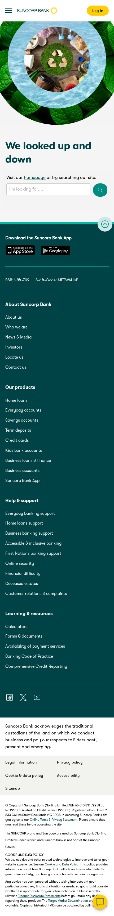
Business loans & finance (28, 460)
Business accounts (22, 470)
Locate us (14, 357)
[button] (8, 10)
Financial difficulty (23, 573)
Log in (97, 10)
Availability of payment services (35, 646)
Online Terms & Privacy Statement (53, 820)
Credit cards (17, 440)
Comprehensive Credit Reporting (36, 666)
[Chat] (100, 902)
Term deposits (18, 430)
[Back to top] (105, 224)
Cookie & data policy (24, 775)
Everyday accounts (23, 410)
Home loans (16, 400)
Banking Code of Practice (29, 656)
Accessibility (68, 775)
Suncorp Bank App (22, 480)
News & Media (18, 337)
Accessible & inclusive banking (33, 543)
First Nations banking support (33, 553)
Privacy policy (70, 762)
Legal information (21, 762)
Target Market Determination (68, 901)
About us (13, 317)
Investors (13, 347)
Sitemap (12, 788)
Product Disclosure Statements (38, 896)
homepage (35, 177)
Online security (19, 563)
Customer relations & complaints (36, 593)
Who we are (16, 327)
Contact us (15, 367)
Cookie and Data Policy (61, 864)
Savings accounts (21, 420)
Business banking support (29, 533)
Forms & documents (23, 636)
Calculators (16, 626)
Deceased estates (21, 583)
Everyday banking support (30, 513)
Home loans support (24, 523)
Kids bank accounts (23, 450)
